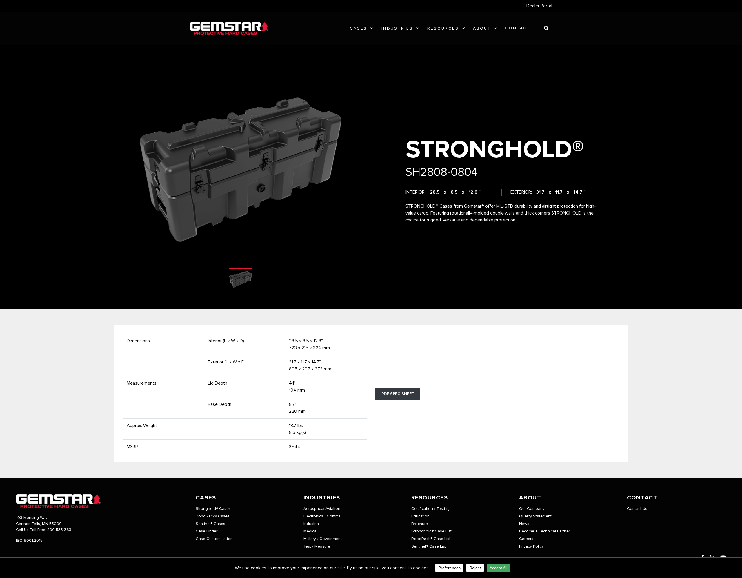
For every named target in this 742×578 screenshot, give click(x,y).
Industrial (311, 524)
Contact (517, 28)
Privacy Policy (531, 546)
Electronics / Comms (322, 516)
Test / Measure (316, 546)
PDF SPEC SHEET (397, 394)
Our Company (532, 509)
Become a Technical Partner (544, 531)
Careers (526, 539)
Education (420, 516)
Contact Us (637, 509)
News (524, 524)
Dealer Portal (539, 5)
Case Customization (214, 539)
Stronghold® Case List (431, 531)
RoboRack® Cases (213, 516)
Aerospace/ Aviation (321, 509)
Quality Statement (535, 516)
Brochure (419, 524)
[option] (240, 170)
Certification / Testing (430, 509)
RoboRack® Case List (430, 539)
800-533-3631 (60, 530)
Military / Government (322, 539)
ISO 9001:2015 (29, 541)
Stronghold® (494, 150)
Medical (310, 531)
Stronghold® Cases (213, 509)
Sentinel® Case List (428, 546)
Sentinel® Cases (210, 524)
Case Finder (206, 531)
